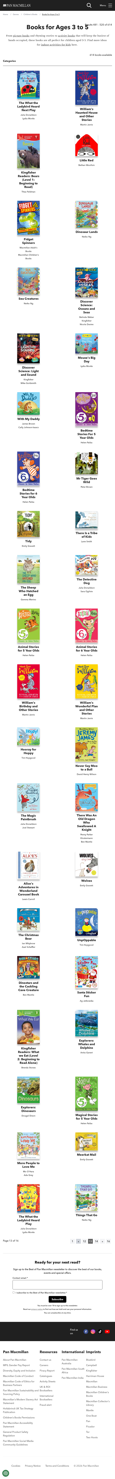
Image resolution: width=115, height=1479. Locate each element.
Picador (90, 1426)
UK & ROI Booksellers (46, 1388)
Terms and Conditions (57, 1465)
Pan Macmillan (15, 1352)
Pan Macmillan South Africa (73, 1370)
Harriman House (95, 1376)
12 (84, 1241)
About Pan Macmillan (14, 1359)
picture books (21, 36)
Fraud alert (46, 1404)
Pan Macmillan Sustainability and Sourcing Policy (21, 1392)
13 (90, 1241)
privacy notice (37, 1309)
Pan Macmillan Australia (70, 1361)
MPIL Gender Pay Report (16, 1365)
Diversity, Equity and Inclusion (19, 1370)
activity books (66, 36)
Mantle (90, 1410)
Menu (103, 5)
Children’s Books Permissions (19, 1417)
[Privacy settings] (5, 1473)
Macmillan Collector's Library (98, 1403)
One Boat (91, 1415)
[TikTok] (100, 1331)
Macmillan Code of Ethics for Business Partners (18, 1383)
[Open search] (89, 5)
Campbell (91, 1365)
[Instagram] (93, 1331)
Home (5, 14)
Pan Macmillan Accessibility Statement (18, 1424)
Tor (88, 1431)
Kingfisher (91, 1370)
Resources (48, 1352)
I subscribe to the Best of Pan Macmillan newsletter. (41, 1292)
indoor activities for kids (56, 45)
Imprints (93, 1352)
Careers (44, 1365)
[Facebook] (86, 1331)
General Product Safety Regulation (15, 1433)
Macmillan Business (96, 1386)
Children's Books (30, 14)
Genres (16, 14)
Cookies (15, 1465)
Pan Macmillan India (73, 1377)
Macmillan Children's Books (97, 1394)
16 (108, 1241)
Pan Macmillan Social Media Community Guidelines (18, 1442)
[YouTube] (107, 1331)
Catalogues (46, 1376)
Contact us (45, 1359)
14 (96, 1241)
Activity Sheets (47, 1381)
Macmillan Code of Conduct (18, 1376)
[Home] (17, 5)
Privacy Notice (33, 1465)
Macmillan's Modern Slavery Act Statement (20, 1401)
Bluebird (90, 1359)
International (73, 1352)
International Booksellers (46, 1397)
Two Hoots (92, 1437)
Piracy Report (47, 1370)
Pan (88, 1421)
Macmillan (91, 1381)
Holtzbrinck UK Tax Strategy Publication (18, 1410)
